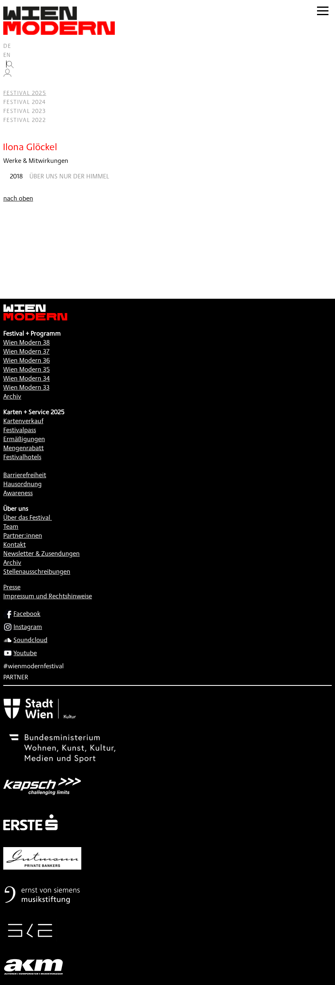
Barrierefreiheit (24, 475)
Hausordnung (22, 484)
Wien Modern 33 (26, 387)
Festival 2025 (24, 93)
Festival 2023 (24, 111)
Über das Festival (26, 517)
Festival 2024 (24, 102)
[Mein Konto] (7, 75)
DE (7, 46)
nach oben (18, 198)
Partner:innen (22, 535)
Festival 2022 (24, 120)
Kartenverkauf (23, 421)
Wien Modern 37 (26, 351)
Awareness (18, 493)
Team (10, 526)
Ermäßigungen (24, 439)
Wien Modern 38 (26, 342)
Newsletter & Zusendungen (41, 553)
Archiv (12, 396)
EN (7, 55)
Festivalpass (19, 430)
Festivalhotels (22, 457)
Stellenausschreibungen (36, 571)
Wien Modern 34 (26, 378)
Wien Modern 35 (26, 369)
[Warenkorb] (11, 84)
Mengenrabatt (23, 448)
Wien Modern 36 (26, 360)
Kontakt (14, 544)
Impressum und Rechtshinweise (47, 596)
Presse (11, 587)
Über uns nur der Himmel (69, 176)
